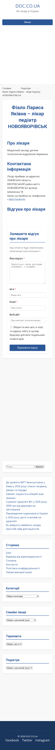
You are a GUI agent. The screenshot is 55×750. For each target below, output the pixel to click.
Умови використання (19, 572)
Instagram (42, 740)
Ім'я (13, 289)
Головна (11, 560)
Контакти (12, 564)
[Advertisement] (27, 60)
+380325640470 (16, 199)
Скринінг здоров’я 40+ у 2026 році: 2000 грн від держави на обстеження (26, 505)
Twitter (27, 740)
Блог (8, 553)
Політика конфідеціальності (23, 568)
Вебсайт (15, 314)
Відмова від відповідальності (24, 556)
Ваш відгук (17, 258)
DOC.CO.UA (27, 6)
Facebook (12, 740)
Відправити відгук (27, 347)
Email (14, 302)
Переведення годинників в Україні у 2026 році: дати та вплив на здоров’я (27, 517)
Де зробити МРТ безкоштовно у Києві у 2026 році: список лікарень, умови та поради (26, 486)
